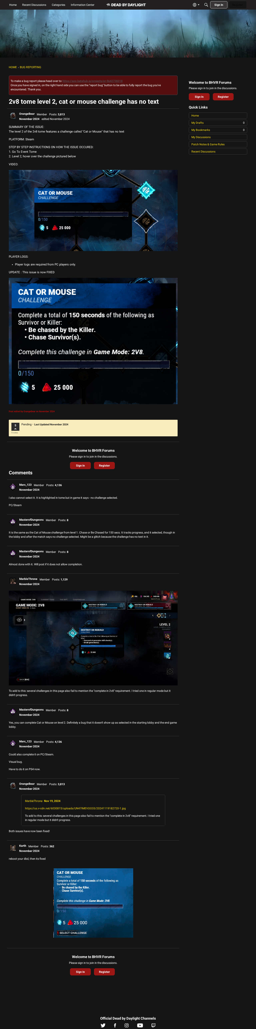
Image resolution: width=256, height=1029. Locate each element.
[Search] (206, 4)
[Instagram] (127, 1026)
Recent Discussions (203, 151)
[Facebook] (115, 1026)
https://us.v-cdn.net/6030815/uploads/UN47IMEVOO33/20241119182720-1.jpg (75, 808)
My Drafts (218, 122)
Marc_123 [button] (25, 484)
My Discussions (201, 137)
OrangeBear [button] (27, 113)
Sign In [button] (80, 465)
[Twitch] (153, 1026)
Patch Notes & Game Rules (208, 144)
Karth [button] (22, 845)
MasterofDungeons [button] (31, 519)
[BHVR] (126, 5)
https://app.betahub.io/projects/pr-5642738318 (93, 81)
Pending (26, 424)
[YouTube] (140, 1026)
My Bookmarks (218, 130)
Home (195, 115)
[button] (13, 116)
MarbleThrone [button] (28, 578)
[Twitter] (103, 1026)
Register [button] (104, 465)
